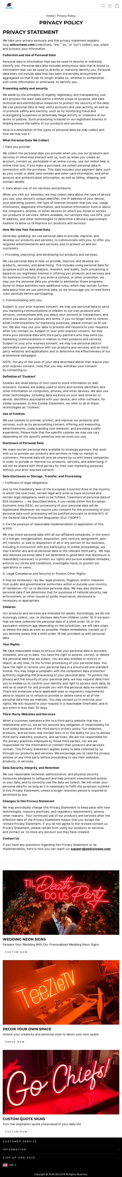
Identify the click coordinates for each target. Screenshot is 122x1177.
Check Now (15, 1041)
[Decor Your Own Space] (61, 992)
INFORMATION (15, 1149)
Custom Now (16, 952)
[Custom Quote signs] (61, 1082)
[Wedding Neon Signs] (61, 902)
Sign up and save (19, 1157)
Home (50, 15)
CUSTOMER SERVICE (20, 1141)
